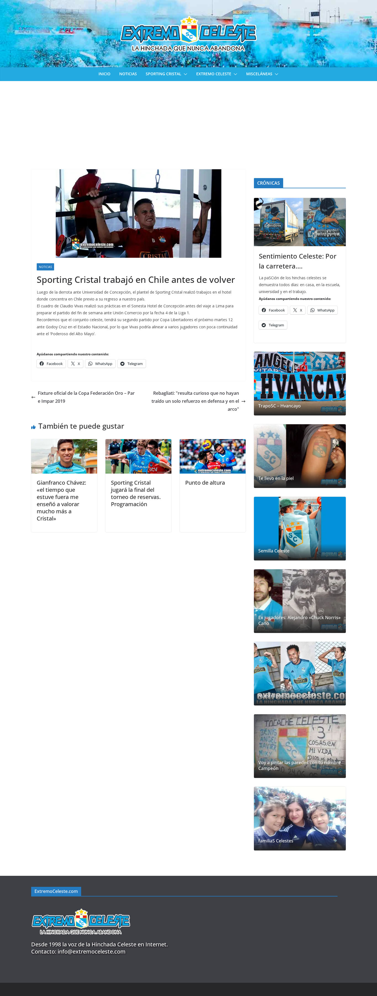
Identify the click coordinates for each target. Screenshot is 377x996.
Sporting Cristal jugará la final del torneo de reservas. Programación (136, 493)
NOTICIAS (128, 73)
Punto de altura (205, 482)
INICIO (104, 73)
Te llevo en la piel (276, 478)
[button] (184, 74)
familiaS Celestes (275, 841)
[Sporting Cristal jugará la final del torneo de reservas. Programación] (138, 443)
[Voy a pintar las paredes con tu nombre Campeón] (300, 746)
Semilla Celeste (274, 551)
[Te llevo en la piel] (300, 456)
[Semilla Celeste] (300, 528)
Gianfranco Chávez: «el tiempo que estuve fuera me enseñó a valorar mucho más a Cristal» (61, 500)
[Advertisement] (188, 122)
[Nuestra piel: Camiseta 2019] (300, 673)
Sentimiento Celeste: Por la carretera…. (297, 260)
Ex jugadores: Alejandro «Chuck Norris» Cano (299, 620)
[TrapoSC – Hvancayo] (300, 383)
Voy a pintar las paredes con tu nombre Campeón (299, 765)
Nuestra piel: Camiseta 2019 (287, 696)
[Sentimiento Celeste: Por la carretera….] (300, 222)
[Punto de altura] (213, 443)
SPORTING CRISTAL (163, 73)
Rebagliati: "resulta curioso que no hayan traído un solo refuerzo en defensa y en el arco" (195, 401)
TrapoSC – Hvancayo (279, 406)
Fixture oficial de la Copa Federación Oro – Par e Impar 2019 (86, 397)
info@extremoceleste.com (92, 951)
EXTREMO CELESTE (213, 73)
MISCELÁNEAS (259, 73)
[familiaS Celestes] (300, 818)
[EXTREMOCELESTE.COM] (81, 905)
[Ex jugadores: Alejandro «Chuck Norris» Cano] (300, 601)
